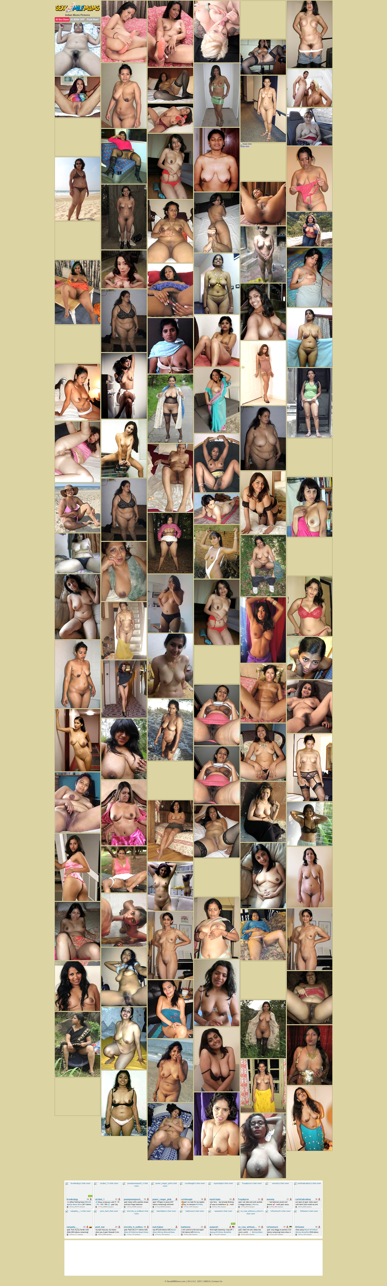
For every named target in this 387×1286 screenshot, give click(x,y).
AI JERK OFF (77, 19)
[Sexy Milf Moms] (77, 7)
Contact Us (217, 1281)
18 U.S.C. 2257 (194, 1281)
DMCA (207, 1281)
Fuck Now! (92, 19)
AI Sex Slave (62, 19)
